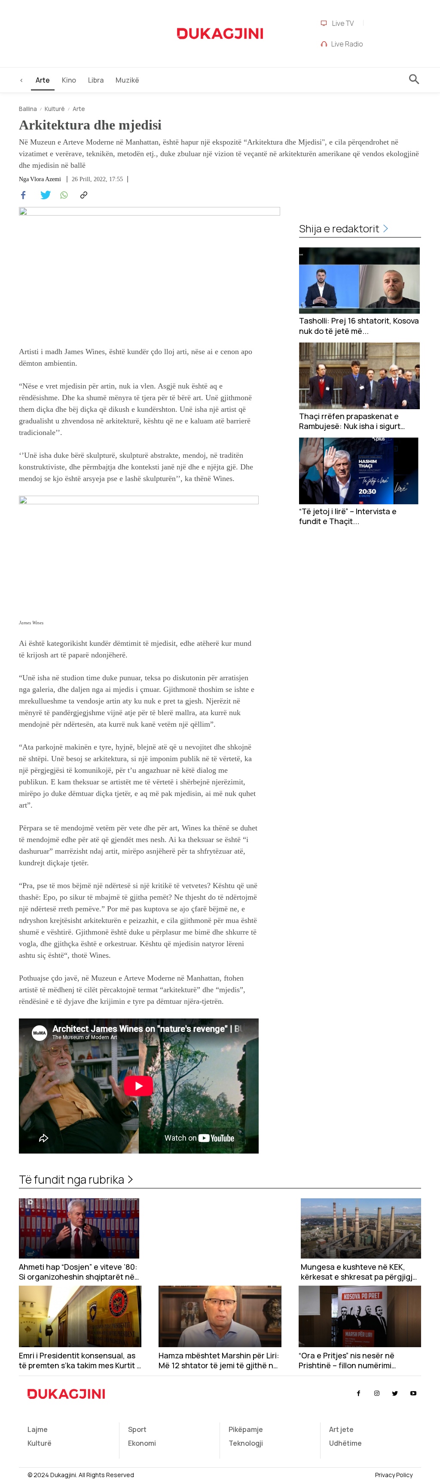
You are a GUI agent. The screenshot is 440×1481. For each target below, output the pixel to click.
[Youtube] (413, 1393)
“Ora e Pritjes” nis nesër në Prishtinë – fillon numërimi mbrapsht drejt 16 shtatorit (347, 1361)
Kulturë (55, 109)
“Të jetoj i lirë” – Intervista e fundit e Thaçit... (348, 516)
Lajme (38, 1429)
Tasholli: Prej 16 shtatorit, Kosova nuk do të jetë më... (359, 326)
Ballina (28, 109)
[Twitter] (43, 195)
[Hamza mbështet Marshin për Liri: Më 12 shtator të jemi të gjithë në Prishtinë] (220, 1316)
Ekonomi (142, 1443)
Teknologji (246, 1443)
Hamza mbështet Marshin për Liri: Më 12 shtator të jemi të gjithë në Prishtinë (219, 1361)
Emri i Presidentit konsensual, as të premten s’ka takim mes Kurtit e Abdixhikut (80, 1361)
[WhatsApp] (62, 195)
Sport (137, 1429)
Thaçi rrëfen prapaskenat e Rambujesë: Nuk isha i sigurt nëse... (349, 421)
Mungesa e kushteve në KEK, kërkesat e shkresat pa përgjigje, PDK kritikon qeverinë (360, 1272)
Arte (79, 109)
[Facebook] (23, 195)
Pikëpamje (246, 1429)
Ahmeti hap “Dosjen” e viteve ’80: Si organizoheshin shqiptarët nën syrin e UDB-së (79, 1272)
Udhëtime (345, 1443)
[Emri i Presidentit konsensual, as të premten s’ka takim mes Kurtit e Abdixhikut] (80, 1316)
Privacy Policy (393, 1475)
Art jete (341, 1429)
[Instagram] (377, 1393)
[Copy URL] (82, 195)
